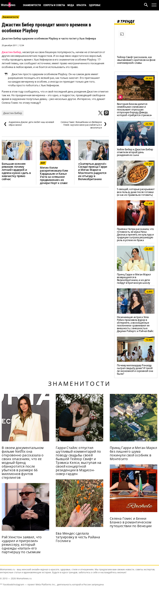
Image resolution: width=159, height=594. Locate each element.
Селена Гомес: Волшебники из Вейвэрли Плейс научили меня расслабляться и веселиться (84, 125)
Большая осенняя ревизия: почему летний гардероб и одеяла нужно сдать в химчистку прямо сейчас (16, 171)
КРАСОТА (81, 5)
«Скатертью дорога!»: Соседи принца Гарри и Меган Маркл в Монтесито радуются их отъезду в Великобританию (92, 171)
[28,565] (136, 99)
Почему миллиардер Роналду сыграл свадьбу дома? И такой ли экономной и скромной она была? (135, 369)
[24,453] (136, 270)
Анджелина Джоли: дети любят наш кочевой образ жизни (29, 123)
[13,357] (136, 184)
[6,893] (136, 312)
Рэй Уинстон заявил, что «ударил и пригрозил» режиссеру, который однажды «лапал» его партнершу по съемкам (22, 544)
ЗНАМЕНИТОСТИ (32, 5)
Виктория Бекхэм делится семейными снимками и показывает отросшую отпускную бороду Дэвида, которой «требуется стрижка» (134, 109)
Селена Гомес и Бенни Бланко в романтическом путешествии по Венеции (131, 522)
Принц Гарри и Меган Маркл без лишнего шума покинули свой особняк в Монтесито (133, 453)
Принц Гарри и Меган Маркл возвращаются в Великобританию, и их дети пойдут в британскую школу (134, 279)
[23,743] (136, 145)
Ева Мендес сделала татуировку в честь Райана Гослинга (78, 537)
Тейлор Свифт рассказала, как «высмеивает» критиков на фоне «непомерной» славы (136, 59)
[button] (148, 5)
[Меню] (154, 5)
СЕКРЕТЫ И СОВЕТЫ (54, 5)
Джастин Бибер (11, 52)
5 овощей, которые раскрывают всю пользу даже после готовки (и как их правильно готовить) (136, 191)
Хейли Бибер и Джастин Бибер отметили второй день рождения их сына (135, 152)
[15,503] (136, 361)
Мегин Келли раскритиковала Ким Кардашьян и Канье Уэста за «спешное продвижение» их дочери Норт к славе (54, 175)
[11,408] (136, 224)
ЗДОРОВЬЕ (94, 5)
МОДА (70, 5)
